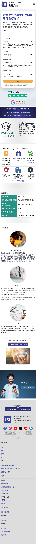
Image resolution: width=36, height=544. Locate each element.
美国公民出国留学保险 (7, 465)
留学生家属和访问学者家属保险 (10, 468)
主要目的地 (6, 38)
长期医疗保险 (5, 494)
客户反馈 (3, 535)
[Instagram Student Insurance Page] (10, 428)
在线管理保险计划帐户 (30, 161)
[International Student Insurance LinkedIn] (31, 428)
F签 (2, 447)
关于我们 (3, 528)
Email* (5, 30)
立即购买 (18, 81)
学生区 (26, 330)
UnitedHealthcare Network (9, 255)
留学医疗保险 (5, 483)
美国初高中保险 (5, 472)
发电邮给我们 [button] (25, 409)
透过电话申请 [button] (11, 409)
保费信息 (8, 115)
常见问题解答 (26, 112)
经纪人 (3, 503)
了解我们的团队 (5, 531)
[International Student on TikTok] (20, 428)
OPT (2, 454)
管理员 (3, 500)
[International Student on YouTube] (15, 428)
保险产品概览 (12, 109)
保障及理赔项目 (24, 109)
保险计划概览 (5, 512)
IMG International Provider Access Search (17, 261)
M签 (2, 457)
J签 (2, 450)
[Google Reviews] (20, 103)
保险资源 (3, 520)
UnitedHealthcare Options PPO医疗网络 (18, 180)
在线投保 (28, 115)
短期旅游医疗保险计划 (7, 487)
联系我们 (15, 422)
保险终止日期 (7, 71)
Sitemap (18, 438)
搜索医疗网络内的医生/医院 (18, 344)
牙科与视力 (4, 490)
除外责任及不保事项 (12, 112)
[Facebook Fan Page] (5, 428)
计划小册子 (18, 115)
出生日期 (5, 51)
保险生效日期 (7, 59)
